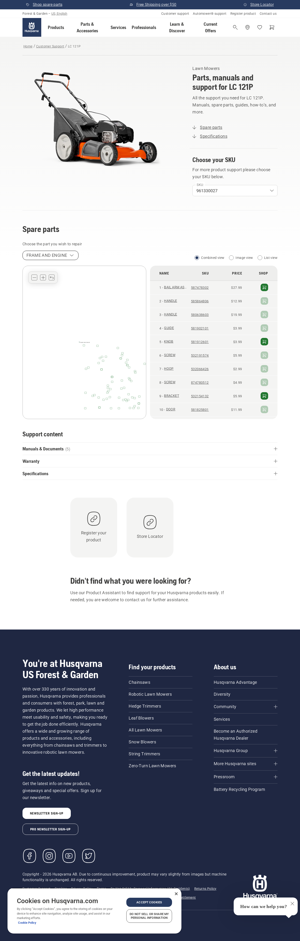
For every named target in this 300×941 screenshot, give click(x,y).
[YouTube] (69, 856)
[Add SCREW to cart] (264, 355)
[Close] (176, 894)
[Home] (31, 27)
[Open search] (235, 27)
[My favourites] (259, 27)
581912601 (200, 342)
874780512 (200, 382)
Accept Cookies (149, 902)
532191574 (200, 355)
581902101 (200, 328)
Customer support (175, 13)
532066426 (200, 369)
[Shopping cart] (272, 27)
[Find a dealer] (247, 27)
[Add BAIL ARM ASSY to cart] (264, 287)
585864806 (200, 301)
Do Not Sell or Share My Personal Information (149, 915)
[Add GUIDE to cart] (264, 328)
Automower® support (209, 13)
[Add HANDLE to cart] (264, 301)
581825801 (200, 410)
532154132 (200, 396)
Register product (243, 13)
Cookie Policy (27, 922)
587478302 (200, 288)
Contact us (268, 13)
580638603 (200, 315)
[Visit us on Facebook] (29, 856)
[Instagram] (49, 856)
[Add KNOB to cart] (264, 341)
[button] (56, 27)
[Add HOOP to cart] (264, 369)
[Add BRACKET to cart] (264, 396)
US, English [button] (59, 13)
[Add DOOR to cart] (264, 409)
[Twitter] (89, 856)
